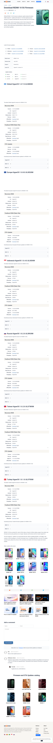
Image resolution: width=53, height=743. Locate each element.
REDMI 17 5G (26, 716)
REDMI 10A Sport (9, 558)
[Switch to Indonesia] (12, 734)
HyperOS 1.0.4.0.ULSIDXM (18, 51)
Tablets (24, 1)
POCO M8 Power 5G (26, 689)
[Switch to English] (5, 734)
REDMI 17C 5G (26, 703)
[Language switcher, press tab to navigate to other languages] (48, 1)
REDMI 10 (20, 585)
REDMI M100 (11, 689)
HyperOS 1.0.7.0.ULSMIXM (16, 48)
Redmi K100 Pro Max (11, 703)
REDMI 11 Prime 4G (20, 558)
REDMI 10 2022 (32, 558)
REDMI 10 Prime (8, 585)
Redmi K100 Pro (42, 689)
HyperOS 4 (38, 1)
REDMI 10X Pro (20, 572)
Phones (18, 1)
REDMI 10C (8, 572)
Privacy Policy (46, 733)
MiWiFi (28, 1)
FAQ (44, 729)
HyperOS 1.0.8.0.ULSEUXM (39, 48)
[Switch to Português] (9, 734)
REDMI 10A (44, 558)
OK (41, 740)
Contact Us (46, 731)
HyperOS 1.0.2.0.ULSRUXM (39, 51)
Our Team (45, 728)
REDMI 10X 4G (44, 572)
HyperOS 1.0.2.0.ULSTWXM (17, 53)
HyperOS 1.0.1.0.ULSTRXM (39, 53)
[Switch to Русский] (14, 734)
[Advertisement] (26, 36)
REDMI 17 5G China (10, 716)
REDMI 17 (42, 703)
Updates (33, 1)
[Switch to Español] (7, 734)
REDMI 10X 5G (32, 572)
